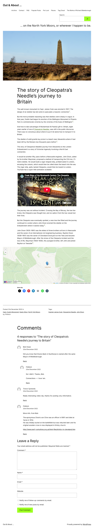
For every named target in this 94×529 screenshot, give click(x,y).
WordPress (87, 524)
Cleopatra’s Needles (41, 129)
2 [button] (72, 121)
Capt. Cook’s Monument (11, 312)
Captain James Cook (55, 312)
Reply (25, 361)
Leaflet (56, 283)
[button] (47, 263)
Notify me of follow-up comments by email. (35, 500)
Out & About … (12, 5)
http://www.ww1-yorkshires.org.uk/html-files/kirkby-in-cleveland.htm (49, 429)
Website (20, 491)
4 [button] (44, 225)
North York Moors (34, 312)
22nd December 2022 (30, 349)
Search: (62, 15)
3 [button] (56, 141)
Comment (21, 450)
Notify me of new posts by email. (31, 505)
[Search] (87, 19)
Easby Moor (24, 312)
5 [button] (32, 243)
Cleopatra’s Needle (69, 312)
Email (19, 482)
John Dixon (80, 312)
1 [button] (69, 111)
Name (20, 473)
